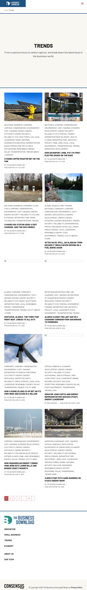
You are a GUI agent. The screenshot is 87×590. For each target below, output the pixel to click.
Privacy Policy (76, 587)
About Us (9, 554)
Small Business (12, 535)
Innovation (9, 529)
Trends (8, 540)
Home (6, 10)
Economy (8, 546)
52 (30, 499)
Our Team (9, 559)
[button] (82, 3)
